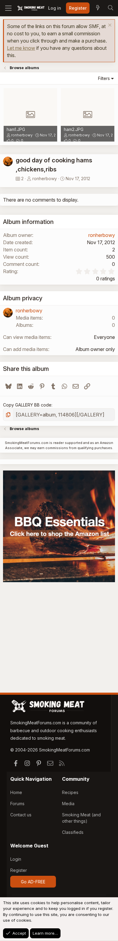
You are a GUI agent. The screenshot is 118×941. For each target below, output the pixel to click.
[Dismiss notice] (109, 26)
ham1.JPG (16, 129)
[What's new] (97, 8)
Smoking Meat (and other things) (81, 818)
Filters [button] (104, 78)
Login (15, 859)
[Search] (110, 8)
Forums (17, 803)
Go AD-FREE (33, 881)
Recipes (70, 792)
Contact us (20, 814)
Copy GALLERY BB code (27, 404)
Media (68, 803)
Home (16, 792)
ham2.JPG (74, 129)
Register (18, 870)
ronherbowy (22, 135)
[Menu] (8, 8)
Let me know (21, 48)
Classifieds (73, 832)
